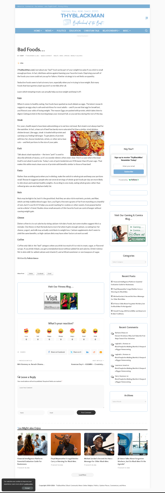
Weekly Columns (76, 55)
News (61, 55)
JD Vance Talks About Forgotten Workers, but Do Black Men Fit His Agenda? (132, 461)
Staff (22, 55)
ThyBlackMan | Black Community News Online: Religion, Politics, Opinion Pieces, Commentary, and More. (91, 485)
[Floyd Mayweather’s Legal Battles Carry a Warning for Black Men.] (66, 444)
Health (56, 55)
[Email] (101, 352)
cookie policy (28, 484)
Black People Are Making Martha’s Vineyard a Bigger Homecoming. (130, 348)
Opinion (67, 55)
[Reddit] (94, 352)
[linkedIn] (87, 352)
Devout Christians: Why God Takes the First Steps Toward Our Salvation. (130, 337)
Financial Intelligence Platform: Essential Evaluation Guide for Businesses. (30, 461)
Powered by (123, 180)
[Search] (146, 30)
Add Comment (47, 55)
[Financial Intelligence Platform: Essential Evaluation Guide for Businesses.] (32, 444)
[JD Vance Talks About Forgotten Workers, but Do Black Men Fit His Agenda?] (133, 444)
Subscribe (128, 172)
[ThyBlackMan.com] (82, 18)
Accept (27, 488)
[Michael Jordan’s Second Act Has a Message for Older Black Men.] (99, 444)
